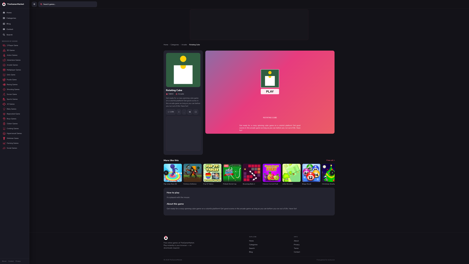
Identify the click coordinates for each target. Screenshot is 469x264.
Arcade (184, 45)
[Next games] (332, 172)
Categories (175, 45)
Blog (251, 252)
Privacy (18, 261)
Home (166, 45)
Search (252, 248)
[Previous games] (166, 172)
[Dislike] (178, 112)
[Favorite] (184, 112)
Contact (11, 261)
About (4, 261)
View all (330, 160)
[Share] (189, 112)
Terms (296, 248)
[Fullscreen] (195, 112)
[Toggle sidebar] (34, 4)
